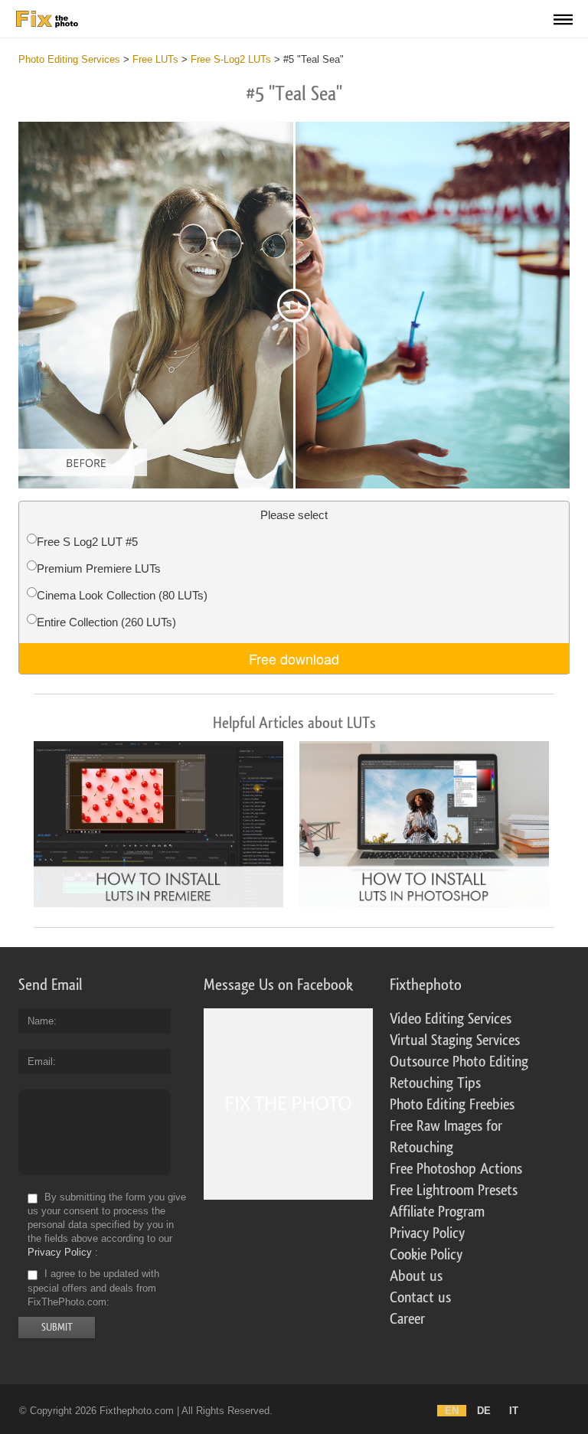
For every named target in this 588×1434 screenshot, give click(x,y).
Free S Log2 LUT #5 (87, 541)
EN (452, 1410)
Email (40, 1061)
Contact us (420, 1297)
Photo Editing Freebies (452, 1104)
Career (407, 1319)
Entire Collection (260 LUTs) (106, 622)
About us (416, 1276)
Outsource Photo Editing (459, 1062)
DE (484, 1410)
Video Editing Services (450, 1019)
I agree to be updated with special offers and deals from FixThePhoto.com (93, 1288)
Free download (294, 658)
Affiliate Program (437, 1212)
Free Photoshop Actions (456, 1169)
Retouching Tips (435, 1083)
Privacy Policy (60, 1252)
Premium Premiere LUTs (99, 568)
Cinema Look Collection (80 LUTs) (122, 595)
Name (41, 1021)
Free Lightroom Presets (454, 1190)
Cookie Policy (426, 1255)
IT (513, 1410)
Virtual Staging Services (455, 1040)
